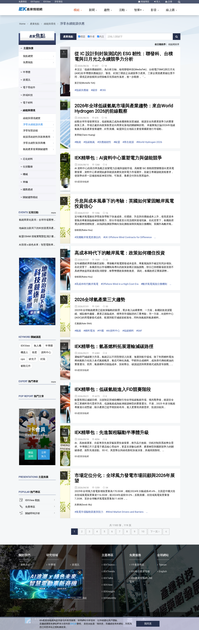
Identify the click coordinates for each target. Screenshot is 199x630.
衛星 (34, 352)
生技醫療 (28, 166)
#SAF (139, 330)
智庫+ (138, 10)
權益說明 (30, 454)
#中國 (100, 330)
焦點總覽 (28, 56)
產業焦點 (34, 23)
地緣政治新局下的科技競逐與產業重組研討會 (43, 228)
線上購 (170, 10)
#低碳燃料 (128, 330)
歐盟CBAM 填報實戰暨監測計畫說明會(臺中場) (44, 236)
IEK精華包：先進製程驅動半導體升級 (112, 432)
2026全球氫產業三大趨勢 (100, 299)
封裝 (42, 359)
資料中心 (46, 352)
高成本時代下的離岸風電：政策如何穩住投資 (120, 252)
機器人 (24, 352)
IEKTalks (108, 578)
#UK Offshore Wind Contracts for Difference (127, 237)
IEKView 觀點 (32, 500)
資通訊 (26, 79)
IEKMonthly (109, 598)
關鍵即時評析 (32, 513)
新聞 (92, 10)
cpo (23, 359)
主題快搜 (28, 48)
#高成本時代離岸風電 (86, 283)
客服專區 (145, 1)
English (163, 571)
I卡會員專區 (137, 564)
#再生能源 (128, 142)
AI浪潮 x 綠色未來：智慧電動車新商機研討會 (43, 244)
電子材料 (28, 102)
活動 (122, 10)
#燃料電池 (89, 330)
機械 (25, 174)
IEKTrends (109, 571)
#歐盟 (117, 142)
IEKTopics (35, 1)
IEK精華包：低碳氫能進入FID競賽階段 (113, 389)
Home (22, 23)
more (53, 213)
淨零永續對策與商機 (34, 142)
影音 (154, 10)
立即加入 (43, 454)
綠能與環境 (50, 23)
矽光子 (32, 359)
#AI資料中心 (113, 330)
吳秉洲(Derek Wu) (83, 504)
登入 (158, 1)
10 (142, 531)
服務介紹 (25, 564)
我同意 (148, 623)
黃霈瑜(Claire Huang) (85, 135)
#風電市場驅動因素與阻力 (89, 511)
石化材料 (28, 158)
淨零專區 (58, 1)
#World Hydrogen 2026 (149, 142)
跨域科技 (28, 95)
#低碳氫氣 (89, 142)
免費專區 (23, 1)
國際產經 (28, 189)
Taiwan (163, 564)
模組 (77, 10)
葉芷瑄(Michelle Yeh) (85, 83)
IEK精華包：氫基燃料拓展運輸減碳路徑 (114, 346)
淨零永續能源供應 (72, 23)
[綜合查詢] (179, 1)
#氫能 (78, 142)
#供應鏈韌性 (104, 142)
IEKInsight (109, 591)
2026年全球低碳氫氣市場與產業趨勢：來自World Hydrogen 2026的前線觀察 (124, 108)
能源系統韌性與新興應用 (36, 136)
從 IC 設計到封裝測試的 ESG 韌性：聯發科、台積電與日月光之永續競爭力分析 (124, 56)
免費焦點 (28, 62)
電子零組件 (29, 87)
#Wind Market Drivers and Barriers (124, 511)
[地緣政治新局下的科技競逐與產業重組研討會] (37, 291)
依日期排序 (160, 44)
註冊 (170, 1)
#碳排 (94, 90)
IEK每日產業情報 (140, 571)
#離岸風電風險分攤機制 (154, 283)
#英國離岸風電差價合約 (88, 237)
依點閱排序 (173, 44)
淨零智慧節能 (30, 130)
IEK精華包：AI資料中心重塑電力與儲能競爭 (118, 157)
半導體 (26, 72)
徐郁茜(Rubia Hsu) (84, 230)
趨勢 (107, 10)
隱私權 (73, 623)
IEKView (47, 1)
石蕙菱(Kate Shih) (83, 323)
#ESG (103, 90)
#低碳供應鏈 (81, 90)
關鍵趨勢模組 (30, 197)
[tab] (37, 48)
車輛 (25, 181)
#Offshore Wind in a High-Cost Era (119, 283)
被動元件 (26, 365)
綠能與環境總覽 (31, 118)
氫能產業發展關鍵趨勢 (35, 149)
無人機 (37, 345)
